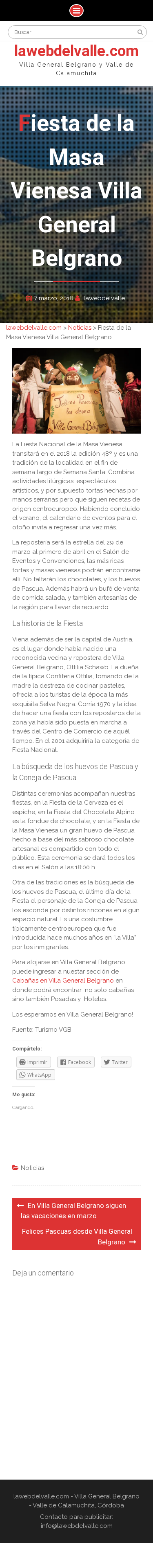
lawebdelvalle (104, 298)
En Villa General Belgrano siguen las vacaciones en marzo (73, 1210)
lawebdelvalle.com (76, 51)
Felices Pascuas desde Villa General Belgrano (77, 1236)
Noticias (32, 1168)
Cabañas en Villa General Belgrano (63, 980)
